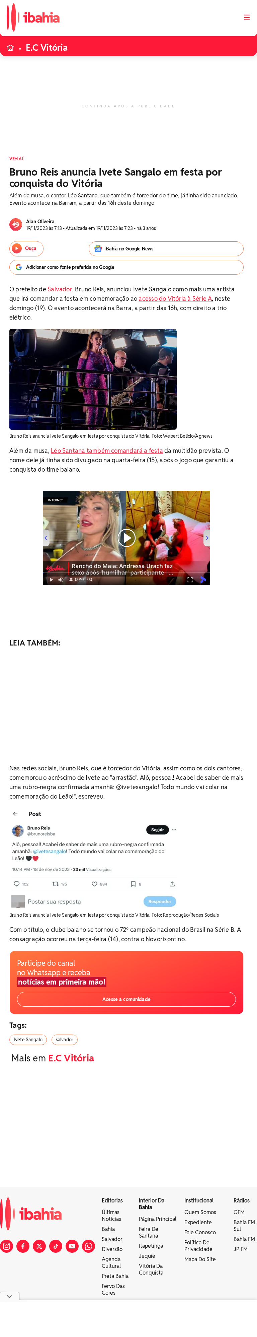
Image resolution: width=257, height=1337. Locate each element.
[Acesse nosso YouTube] (72, 1246)
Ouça (30, 248)
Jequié (147, 1255)
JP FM (241, 1249)
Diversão (112, 1249)
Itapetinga (151, 1245)
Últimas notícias (111, 1216)
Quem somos (200, 1212)
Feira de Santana (148, 1232)
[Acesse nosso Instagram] (6, 1246)
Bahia (108, 1229)
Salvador (60, 289)
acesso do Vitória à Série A (175, 298)
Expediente (198, 1222)
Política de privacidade (198, 1246)
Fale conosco (200, 1232)
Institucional (198, 1200)
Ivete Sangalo (28, 1040)
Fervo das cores (113, 1289)
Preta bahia (115, 1276)
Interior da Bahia (151, 1204)
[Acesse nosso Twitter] (39, 1246)
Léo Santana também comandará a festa (107, 451)
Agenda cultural (111, 1263)
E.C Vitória (47, 47)
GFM (239, 1212)
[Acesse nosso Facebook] (22, 1246)
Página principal (157, 1219)
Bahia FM (244, 1239)
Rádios (242, 1200)
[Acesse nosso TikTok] (55, 1246)
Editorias (112, 1200)
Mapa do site (200, 1259)
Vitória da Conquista (151, 1269)
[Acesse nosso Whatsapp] (88, 1246)
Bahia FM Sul (244, 1226)
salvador (64, 1040)
